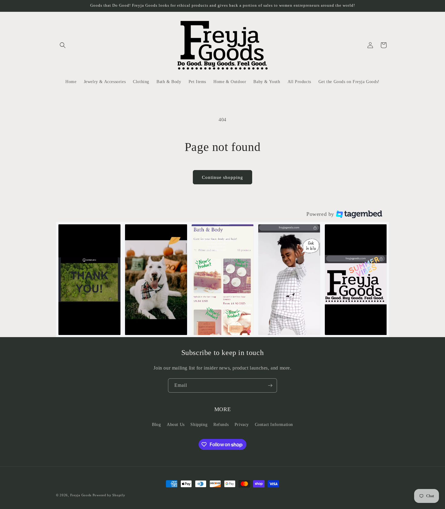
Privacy (242, 424)
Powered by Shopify (109, 495)
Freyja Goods (80, 495)
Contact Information (274, 424)
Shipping (198, 424)
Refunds (221, 424)
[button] (62, 45)
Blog (156, 424)
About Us (176, 424)
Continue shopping (222, 177)
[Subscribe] (270, 385)
